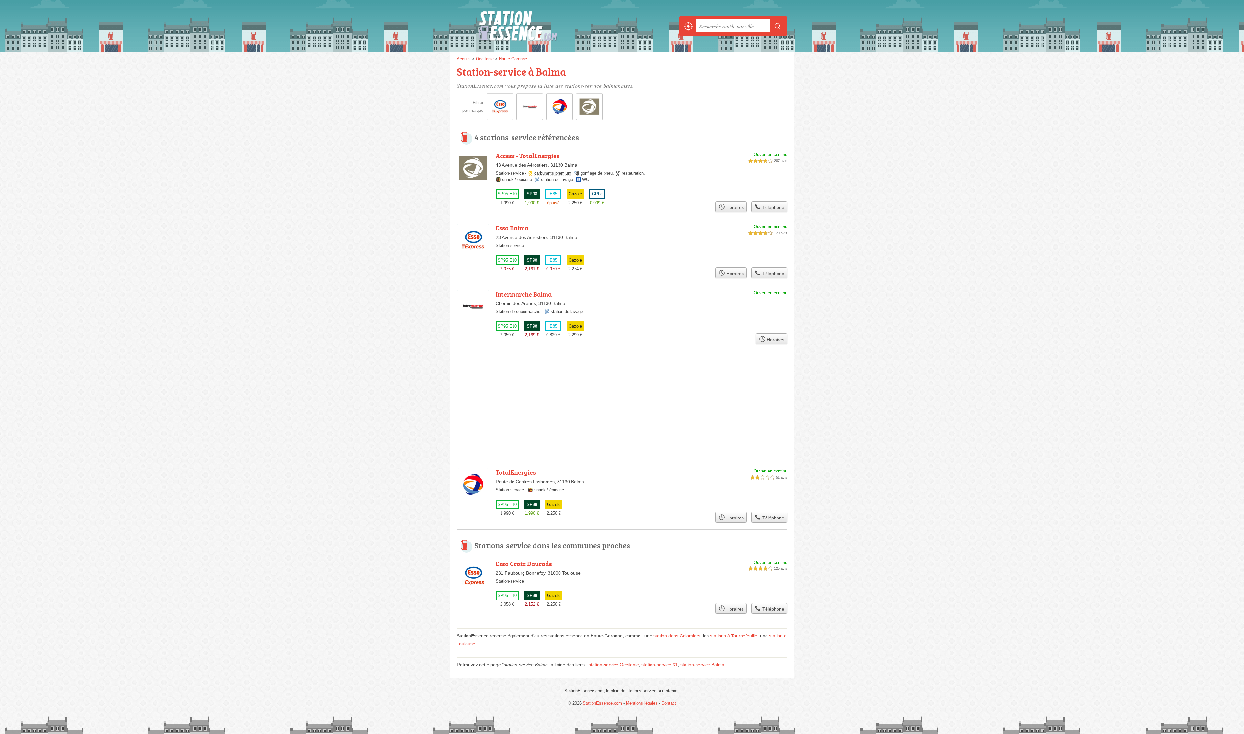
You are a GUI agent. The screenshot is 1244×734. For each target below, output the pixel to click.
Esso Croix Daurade (524, 563)
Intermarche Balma (524, 293)
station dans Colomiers (676, 635)
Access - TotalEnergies (527, 155)
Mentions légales (642, 703)
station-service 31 (659, 664)
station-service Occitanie (614, 664)
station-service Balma (702, 664)
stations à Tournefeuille (733, 635)
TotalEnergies (516, 472)
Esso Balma (512, 227)
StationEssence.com (528, 26)
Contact (669, 703)
